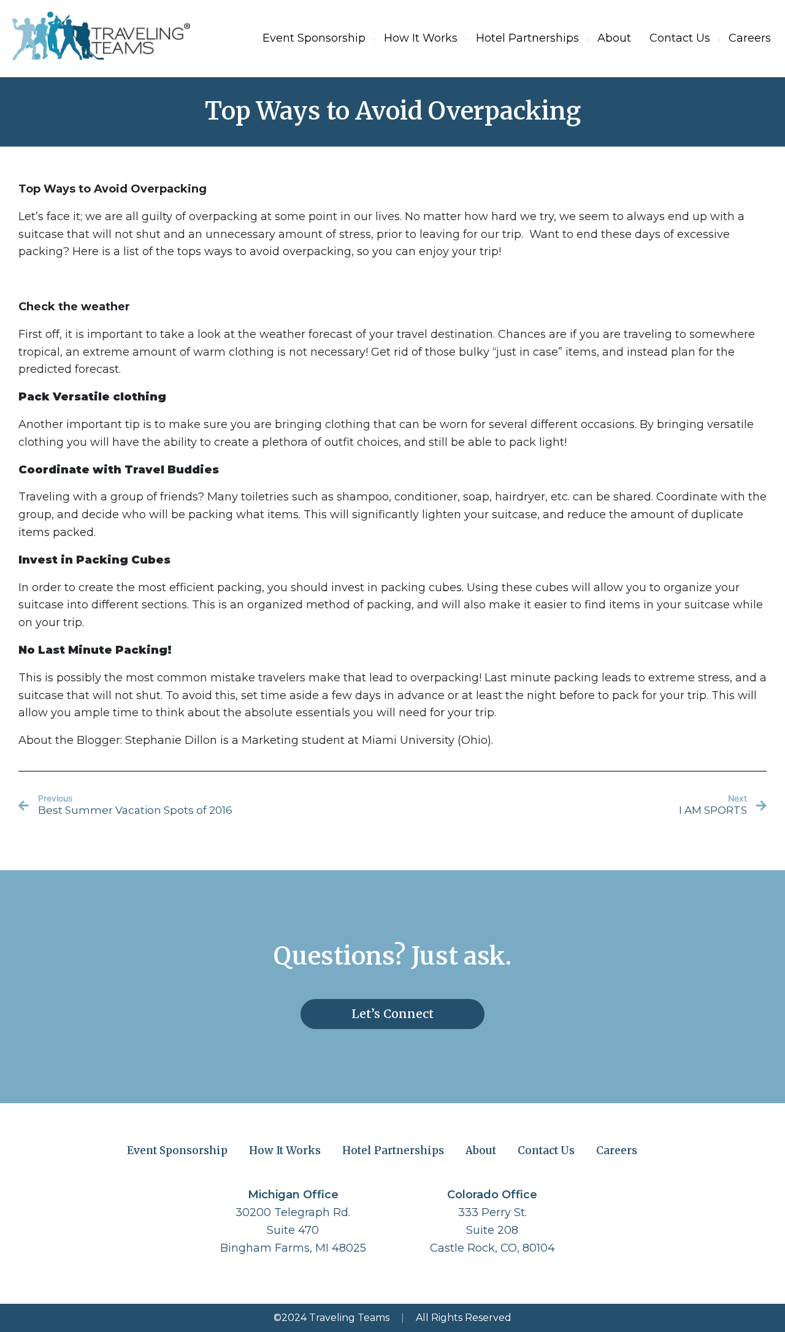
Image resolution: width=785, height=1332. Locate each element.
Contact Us (679, 38)
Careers (750, 38)
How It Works (421, 38)
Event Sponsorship (314, 38)
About (614, 38)
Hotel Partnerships (527, 38)
